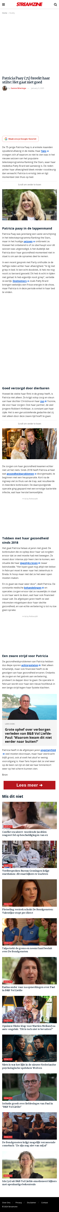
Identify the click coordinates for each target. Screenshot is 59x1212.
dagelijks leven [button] (29, 563)
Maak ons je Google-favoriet (22, 139)
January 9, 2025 (37, 88)
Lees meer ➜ (29, 785)
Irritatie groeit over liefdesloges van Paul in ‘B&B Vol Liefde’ (27, 1105)
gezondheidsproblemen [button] (20, 473)
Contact (44, 1202)
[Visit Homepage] (29, 4)
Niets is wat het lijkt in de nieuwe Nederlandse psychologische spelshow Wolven (29, 1066)
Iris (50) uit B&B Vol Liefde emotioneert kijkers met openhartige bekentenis (29, 1182)
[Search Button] (55, 4)
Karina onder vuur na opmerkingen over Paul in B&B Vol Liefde (28, 988)
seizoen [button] (28, 241)
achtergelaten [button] (29, 665)
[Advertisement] (29, 45)
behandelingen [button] (32, 587)
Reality (12, 13)
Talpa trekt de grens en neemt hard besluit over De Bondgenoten (27, 950)
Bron (5, 774)
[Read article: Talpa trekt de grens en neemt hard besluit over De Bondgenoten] (29, 932)
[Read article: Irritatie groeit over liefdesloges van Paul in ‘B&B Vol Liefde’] (29, 1087)
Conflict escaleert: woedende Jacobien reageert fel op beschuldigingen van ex (25, 833)
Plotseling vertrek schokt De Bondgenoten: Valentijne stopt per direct (27, 911)
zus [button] (42, 401)
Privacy (19, 1202)
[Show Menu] (3, 4)
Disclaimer (31, 1202)
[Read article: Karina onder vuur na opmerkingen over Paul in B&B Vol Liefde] (29, 970)
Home (4, 13)
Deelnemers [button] (20, 281)
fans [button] (43, 151)
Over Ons (6, 1202)
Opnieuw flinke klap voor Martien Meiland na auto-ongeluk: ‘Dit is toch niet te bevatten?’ (28, 1027)
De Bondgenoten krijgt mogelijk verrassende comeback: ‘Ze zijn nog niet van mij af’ (28, 1144)
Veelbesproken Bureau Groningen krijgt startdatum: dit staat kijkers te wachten (25, 872)
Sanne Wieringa (18, 88)
